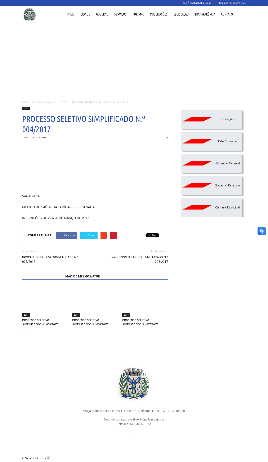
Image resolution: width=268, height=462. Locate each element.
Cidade (85, 14)
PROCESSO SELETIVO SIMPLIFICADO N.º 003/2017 (50, 259)
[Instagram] (32, 3)
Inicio (25, 102)
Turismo (138, 14)
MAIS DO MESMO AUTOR (82, 276)
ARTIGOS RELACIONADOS (42, 276)
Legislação (181, 14)
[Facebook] (25, 3)
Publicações (159, 14)
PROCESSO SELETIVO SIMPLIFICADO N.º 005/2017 (140, 259)
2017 (25, 108)
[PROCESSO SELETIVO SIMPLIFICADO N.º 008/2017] (95, 301)
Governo (102, 14)
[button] (241, 14)
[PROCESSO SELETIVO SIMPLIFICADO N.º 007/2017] (145, 301)
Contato (227, 14)
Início (71, 14)
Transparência (205, 14)
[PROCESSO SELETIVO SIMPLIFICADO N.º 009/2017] (45, 301)
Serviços (120, 14)
